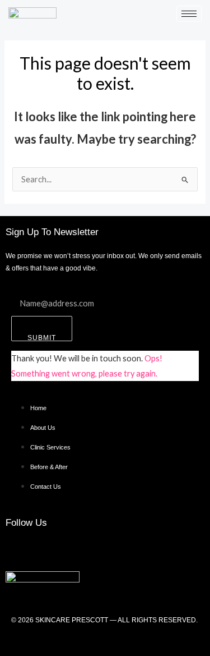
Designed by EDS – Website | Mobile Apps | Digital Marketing (105, 640)
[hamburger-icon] (189, 14)
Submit (41, 337)
